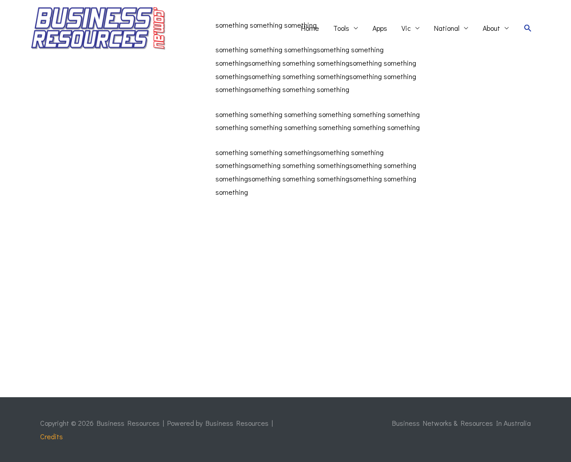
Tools (341, 28)
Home (310, 28)
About (491, 28)
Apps (379, 28)
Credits (51, 436)
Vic (406, 28)
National (446, 28)
